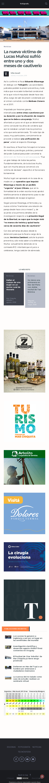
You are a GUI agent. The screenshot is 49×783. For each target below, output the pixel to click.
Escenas (22, 276)
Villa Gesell (15, 73)
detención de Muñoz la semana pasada (22, 157)
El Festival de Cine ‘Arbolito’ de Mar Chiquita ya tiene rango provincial (27, 658)
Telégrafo (21, 301)
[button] (24, 29)
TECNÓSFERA (24, 752)
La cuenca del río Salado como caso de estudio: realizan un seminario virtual (27, 679)
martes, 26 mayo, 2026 (22, 304)
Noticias (7, 47)
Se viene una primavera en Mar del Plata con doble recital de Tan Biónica (25, 286)
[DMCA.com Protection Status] (22, 778)
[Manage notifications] (42, 776)
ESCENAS (11, 747)
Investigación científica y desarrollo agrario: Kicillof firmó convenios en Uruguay (27, 648)
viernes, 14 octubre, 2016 (19, 75)
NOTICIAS (36, 747)
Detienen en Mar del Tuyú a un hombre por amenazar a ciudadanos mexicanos (27, 669)
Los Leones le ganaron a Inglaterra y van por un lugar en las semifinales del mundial (27, 638)
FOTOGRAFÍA (24, 747)
